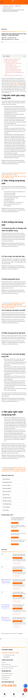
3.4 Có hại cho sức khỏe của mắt (13, 69)
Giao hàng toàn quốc (6, 675)
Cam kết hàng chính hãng (8, 655)
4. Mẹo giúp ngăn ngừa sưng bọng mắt (13, 75)
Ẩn (24, 56)
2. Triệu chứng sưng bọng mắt (11, 60)
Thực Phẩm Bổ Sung (7, 504)
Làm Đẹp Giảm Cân (7, 8)
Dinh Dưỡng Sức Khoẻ (7, 482)
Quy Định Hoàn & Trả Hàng (7, 668)
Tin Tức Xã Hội (6, 510)
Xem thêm (17, 563)
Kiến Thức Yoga (6, 494)
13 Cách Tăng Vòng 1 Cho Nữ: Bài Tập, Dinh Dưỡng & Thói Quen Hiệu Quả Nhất (19, 618)
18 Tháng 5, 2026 (17, 621)
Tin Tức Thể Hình (6, 507)
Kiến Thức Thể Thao (7, 491)
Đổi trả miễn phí (5, 679)
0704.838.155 (6, 657)
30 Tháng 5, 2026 (15, 530)
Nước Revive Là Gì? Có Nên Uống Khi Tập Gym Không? (18, 534)
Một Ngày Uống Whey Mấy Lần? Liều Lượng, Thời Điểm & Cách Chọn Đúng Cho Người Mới (18, 518)
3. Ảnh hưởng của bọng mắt (10, 62)
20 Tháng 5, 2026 (15, 537)
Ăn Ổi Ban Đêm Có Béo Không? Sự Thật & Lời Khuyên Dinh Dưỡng (18, 541)
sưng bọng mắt (17, 84)
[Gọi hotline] (25, 690)
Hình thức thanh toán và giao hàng (9, 666)
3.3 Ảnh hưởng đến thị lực (11, 68)
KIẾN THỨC (18, 6)
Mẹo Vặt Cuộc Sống (7, 500)
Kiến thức (11, 6)
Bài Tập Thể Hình (6, 479)
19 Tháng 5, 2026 (17, 608)
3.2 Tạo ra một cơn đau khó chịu (13, 66)
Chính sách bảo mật (6, 664)
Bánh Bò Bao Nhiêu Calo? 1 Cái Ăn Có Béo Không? (19, 605)
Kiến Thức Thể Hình (7, 488)
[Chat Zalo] (25, 686)
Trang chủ (5, 6)
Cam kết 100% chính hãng (7, 673)
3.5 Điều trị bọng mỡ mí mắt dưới (13, 70)
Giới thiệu (4, 662)
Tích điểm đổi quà (5, 677)
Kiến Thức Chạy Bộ (7, 485)
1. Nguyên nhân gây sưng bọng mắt (12, 59)
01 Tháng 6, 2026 (15, 522)
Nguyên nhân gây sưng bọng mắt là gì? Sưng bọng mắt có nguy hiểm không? (13, 10)
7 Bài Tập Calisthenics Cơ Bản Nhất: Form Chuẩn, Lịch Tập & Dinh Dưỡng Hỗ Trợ (18, 526)
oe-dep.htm (22, 471)
